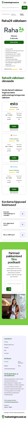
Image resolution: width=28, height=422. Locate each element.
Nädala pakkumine (9, 344)
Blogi (19, 365)
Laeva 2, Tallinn (8, 407)
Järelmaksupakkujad (9, 368)
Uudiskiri (6, 347)
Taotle (14, 126)
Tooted (6, 361)
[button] (24, 2)
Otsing (6, 342)
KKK (5, 350)
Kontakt (6, 353)
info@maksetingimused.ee (11, 402)
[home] (10, 2)
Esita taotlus (14, 42)
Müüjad (6, 365)
